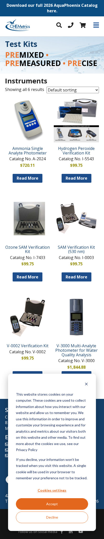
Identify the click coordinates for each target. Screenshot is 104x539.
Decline (52, 517)
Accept (52, 504)
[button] (52, 8)
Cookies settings (52, 490)
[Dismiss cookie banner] (86, 385)
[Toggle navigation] (96, 25)
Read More (27, 178)
